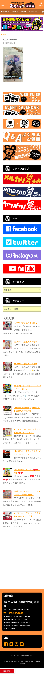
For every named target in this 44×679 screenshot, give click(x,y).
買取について (5, 11)
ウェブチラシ (33, 11)
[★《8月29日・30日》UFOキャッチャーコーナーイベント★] (7, 388)
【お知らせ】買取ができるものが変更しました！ (27, 453)
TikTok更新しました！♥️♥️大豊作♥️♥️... (27, 471)
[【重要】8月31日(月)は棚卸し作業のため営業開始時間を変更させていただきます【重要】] (7, 410)
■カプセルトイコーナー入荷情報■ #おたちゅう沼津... (27, 514)
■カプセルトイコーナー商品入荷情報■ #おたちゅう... (27, 431)
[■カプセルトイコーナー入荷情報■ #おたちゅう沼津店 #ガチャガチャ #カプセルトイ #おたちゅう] (7, 516)
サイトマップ (15, 655)
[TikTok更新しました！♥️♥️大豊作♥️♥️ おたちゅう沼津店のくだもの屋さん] (7, 472)
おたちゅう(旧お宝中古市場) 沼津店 (24, 661)
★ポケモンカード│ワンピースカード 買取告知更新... (27, 493)
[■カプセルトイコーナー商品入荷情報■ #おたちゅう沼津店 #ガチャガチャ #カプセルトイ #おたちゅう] (7, 432)
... (20, 668)
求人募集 (23, 11)
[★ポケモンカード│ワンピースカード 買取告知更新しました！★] (7, 494)
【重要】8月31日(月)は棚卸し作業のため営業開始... (27, 409)
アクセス (15, 11)
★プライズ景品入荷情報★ (25, 323)
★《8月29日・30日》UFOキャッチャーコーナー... (27, 387)
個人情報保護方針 (26, 655)
